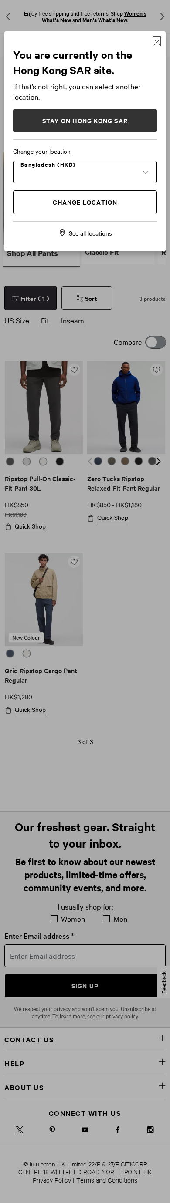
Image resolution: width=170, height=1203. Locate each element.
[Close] (156, 41)
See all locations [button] (90, 233)
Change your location (42, 151)
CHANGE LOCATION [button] (85, 201)
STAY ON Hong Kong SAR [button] (85, 120)
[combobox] (85, 171)
